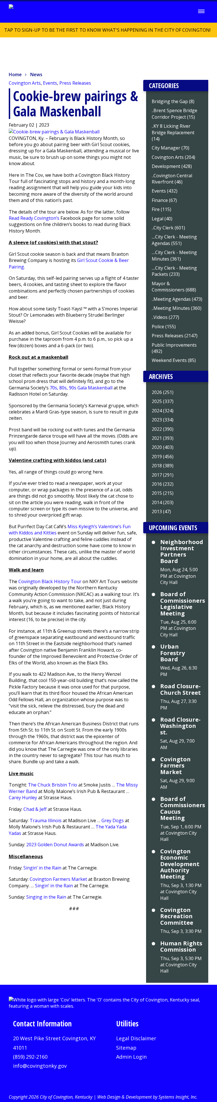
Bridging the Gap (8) (173, 101)
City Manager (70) (170, 148)
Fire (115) (161, 209)
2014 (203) (162, 502)
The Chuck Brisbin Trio (52, 785)
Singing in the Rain (46, 897)
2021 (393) (162, 438)
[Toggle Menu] (201, 11)
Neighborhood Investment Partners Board (181, 551)
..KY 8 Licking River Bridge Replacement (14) (173, 132)
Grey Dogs (112, 820)
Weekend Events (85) (174, 360)
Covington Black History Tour (49, 581)
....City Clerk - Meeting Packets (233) (174, 271)
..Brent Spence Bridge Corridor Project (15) (174, 113)
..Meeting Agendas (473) (177, 299)
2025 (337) (162, 401)
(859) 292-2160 (30, 1056)
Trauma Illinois (46, 820)
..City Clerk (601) (168, 228)
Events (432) (164, 191)
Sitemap (126, 1047)
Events (50, 83)
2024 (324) (162, 411)
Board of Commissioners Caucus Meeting (181, 808)
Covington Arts (25, 83)
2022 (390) (162, 429)
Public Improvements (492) (174, 348)
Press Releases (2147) (175, 335)
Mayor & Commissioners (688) (174, 286)
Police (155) (164, 326)
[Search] (186, 12)
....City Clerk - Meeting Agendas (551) (174, 240)
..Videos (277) (165, 317)
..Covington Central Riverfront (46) (172, 178)
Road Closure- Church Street (180, 689)
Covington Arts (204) (173, 157)
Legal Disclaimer (136, 1038)
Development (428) (172, 166)
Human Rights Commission (181, 946)
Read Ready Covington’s (34, 218)
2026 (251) (162, 392)
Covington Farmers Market (58, 879)
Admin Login (131, 1056)
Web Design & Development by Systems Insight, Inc (146, 1097)
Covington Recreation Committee (176, 916)
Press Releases (75, 83)
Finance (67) (164, 200)
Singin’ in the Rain (42, 868)
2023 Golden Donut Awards (55, 844)
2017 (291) (162, 475)
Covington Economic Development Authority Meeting (179, 864)
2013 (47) (161, 511)
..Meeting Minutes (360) (176, 308)
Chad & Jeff (35, 809)
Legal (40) (162, 219)
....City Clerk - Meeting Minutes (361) (174, 255)
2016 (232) (162, 484)
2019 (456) (162, 456)
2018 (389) (162, 465)
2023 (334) (162, 420)
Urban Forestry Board (172, 652)
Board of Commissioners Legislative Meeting (181, 604)
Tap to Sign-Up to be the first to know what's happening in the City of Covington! (105, 32)
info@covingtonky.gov (40, 1065)
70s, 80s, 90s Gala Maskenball (81, 388)
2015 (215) (162, 493)
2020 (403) (162, 447)
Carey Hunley (23, 797)
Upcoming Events (173, 527)
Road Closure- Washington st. (180, 726)
